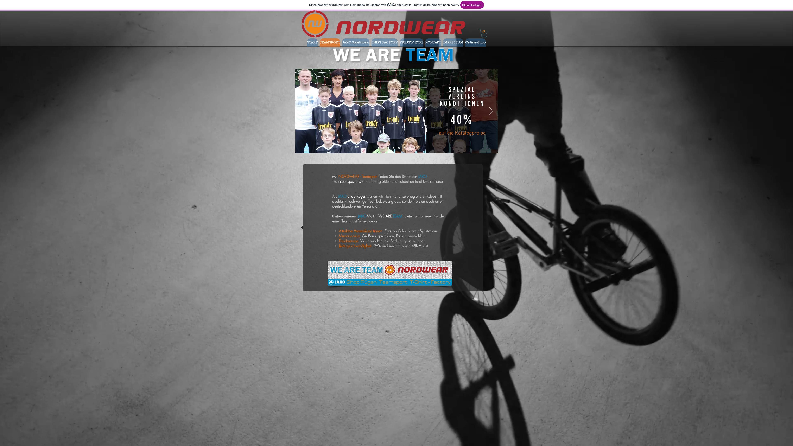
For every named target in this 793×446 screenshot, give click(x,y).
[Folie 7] (414, 147)
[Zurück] (302, 111)
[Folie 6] (409, 147)
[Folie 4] (399, 147)
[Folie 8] (378, 148)
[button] (484, 33)
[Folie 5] (404, 147)
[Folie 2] (389, 147)
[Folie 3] (394, 147)
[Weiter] (491, 111)
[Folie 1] (384, 147)
